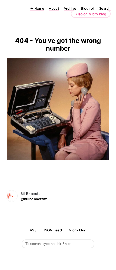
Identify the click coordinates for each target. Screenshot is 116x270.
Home (37, 8)
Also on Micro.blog (90, 14)
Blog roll (87, 8)
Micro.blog (77, 230)
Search (105, 8)
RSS (33, 230)
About (54, 8)
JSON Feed (52, 230)
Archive (70, 8)
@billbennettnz (34, 199)
